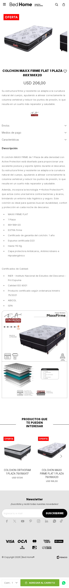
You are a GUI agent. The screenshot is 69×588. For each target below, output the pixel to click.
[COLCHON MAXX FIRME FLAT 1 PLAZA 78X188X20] (51, 450)
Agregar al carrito (42, 582)
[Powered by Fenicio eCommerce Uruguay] (62, 557)
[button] (56, 4)
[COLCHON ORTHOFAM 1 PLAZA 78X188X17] (17, 450)
